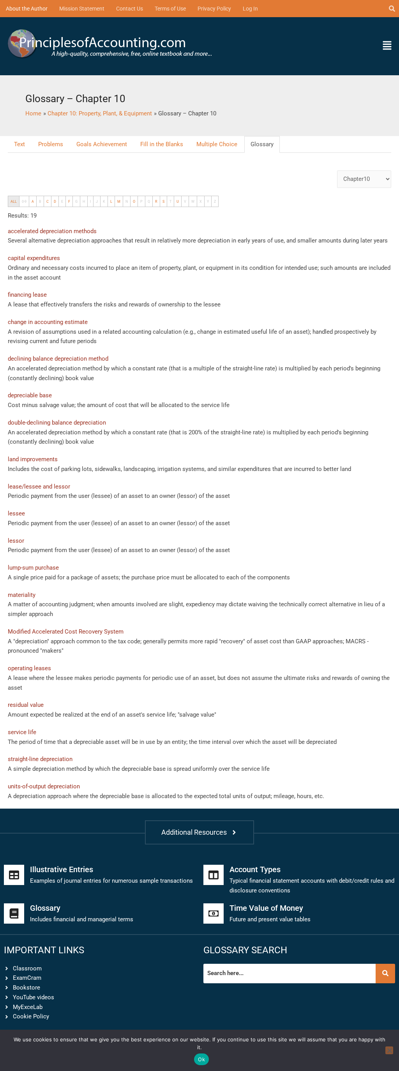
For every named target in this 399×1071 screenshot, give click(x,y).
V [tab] (185, 201)
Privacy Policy (214, 8)
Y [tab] (208, 201)
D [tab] (55, 201)
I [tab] (90, 201)
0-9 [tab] (24, 201)
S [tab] (163, 201)
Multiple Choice (216, 144)
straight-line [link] (248, 368)
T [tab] (170, 201)
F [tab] (69, 201)
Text (19, 144)
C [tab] (47, 201)
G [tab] (76, 201)
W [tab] (192, 201)
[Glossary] (14, 913)
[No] (389, 1050)
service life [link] (215, 405)
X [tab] (201, 201)
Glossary (262, 144)
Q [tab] (149, 201)
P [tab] (141, 201)
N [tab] (126, 201)
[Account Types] (213, 875)
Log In (250, 8)
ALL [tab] (14, 201)
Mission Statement (81, 8)
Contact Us (129, 8)
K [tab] (104, 201)
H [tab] (84, 201)
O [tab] (134, 201)
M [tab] (118, 201)
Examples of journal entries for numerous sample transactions (111, 880)
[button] (346, 46)
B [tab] (40, 201)
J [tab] (97, 201)
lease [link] (20, 304)
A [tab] (33, 201)
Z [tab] (215, 201)
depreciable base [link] (144, 768)
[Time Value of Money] (213, 913)
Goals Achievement (101, 144)
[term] (52, 231)
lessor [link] (187, 495)
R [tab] (156, 201)
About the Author (27, 8)
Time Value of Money (266, 908)
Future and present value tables (270, 919)
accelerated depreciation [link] (48, 368)
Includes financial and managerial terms (81, 919)
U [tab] (178, 201)
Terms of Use (170, 8)
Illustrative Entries (61, 869)
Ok (201, 1059)
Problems (50, 144)
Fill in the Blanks (161, 144)
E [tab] (62, 201)
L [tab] (111, 201)
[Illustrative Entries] (14, 875)
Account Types (255, 869)
